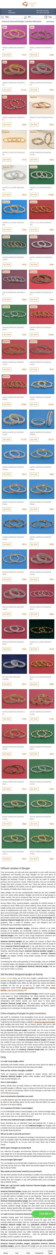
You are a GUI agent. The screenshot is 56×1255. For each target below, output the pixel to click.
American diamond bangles (45, 1022)
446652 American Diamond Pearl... (40, 468)
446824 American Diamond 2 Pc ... (13, 84)
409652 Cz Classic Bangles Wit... (40, 643)
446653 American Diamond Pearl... (13, 503)
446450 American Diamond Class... (40, 363)
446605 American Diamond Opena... (13, 468)
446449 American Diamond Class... (13, 363)
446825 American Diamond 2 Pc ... (41, 84)
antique (12, 1093)
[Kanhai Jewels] (29, 4)
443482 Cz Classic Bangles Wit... (13, 223)
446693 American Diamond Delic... (40, 538)
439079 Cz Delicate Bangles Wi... (13, 153)
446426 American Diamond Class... (40, 783)
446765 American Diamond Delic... (40, 608)
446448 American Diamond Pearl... (40, 328)
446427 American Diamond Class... (13, 818)
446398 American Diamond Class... (13, 748)
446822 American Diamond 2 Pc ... (13, 49)
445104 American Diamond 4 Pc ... (13, 293)
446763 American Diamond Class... (40, 573)
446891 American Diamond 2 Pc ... (13, 118)
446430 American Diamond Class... (13, 853)
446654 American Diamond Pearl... (40, 503)
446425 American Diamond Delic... (13, 783)
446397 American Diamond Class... (40, 713)
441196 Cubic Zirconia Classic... (11, 678)
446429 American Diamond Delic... (40, 818)
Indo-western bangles (15, 990)
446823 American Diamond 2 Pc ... (41, 49)
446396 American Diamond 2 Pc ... (13, 713)
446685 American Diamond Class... (13, 538)
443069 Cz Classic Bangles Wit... (40, 188)
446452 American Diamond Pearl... (13, 398)
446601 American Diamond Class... (40, 398)
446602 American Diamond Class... (13, 433)
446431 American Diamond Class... (40, 853)
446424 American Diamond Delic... (40, 748)
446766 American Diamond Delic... (13, 643)
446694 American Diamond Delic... (13, 573)
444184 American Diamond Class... (13, 258)
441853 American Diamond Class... (40, 153)
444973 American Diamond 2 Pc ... (41, 258)
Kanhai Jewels (6, 978)
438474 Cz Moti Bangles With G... (41, 118)
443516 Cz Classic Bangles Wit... (40, 678)
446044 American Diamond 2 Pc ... (41, 293)
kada (16, 1093)
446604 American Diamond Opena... (40, 433)
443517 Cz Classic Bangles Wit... (40, 223)
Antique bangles (28, 988)
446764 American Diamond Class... (13, 608)
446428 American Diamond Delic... (13, 328)
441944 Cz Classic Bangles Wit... (13, 188)
